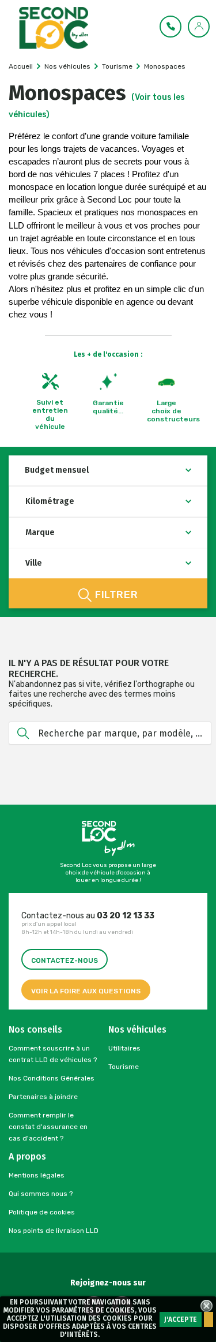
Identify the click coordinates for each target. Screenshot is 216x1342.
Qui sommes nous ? (41, 1194)
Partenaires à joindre (43, 1097)
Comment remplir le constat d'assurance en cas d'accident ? (48, 1126)
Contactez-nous (64, 960)
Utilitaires (124, 1048)
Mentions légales (37, 1175)
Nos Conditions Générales (51, 1078)
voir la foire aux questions (86, 991)
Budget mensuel (57, 470)
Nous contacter (171, 26)
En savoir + (208, 1319)
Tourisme (123, 1067)
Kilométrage (49, 501)
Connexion (199, 26)
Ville (33, 563)
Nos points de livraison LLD (53, 1231)
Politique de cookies (42, 1212)
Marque (40, 532)
